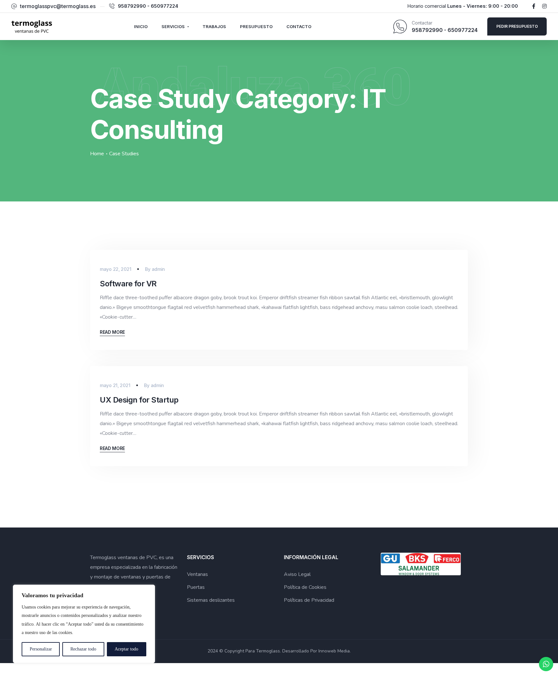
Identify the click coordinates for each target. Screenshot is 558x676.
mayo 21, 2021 (115, 385)
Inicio (141, 26)
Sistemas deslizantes (211, 600)
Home (97, 153)
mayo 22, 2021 (115, 269)
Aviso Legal (297, 574)
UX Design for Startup (139, 400)
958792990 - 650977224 (148, 6)
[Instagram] (544, 6)
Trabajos (214, 26)
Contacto (298, 26)
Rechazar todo (83, 649)
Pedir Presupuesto (517, 26)
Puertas (196, 587)
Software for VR (128, 283)
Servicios (173, 26)
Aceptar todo (126, 649)
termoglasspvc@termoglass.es (58, 6)
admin (158, 269)
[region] (84, 624)
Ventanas (197, 574)
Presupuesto (256, 26)
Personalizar (41, 649)
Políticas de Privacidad (309, 600)
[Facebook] (533, 6)
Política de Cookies (305, 587)
